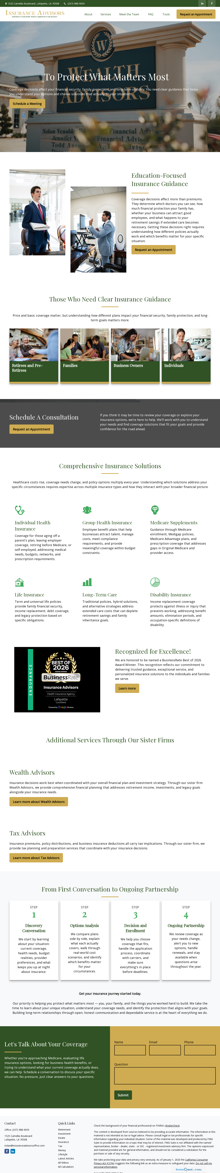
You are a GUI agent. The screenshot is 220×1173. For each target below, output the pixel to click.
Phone (189, 1042)
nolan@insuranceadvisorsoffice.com (24, 1145)
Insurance (63, 1142)
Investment (64, 1133)
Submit (123, 1095)
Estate (61, 1137)
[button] (88, 14)
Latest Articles (66, 1158)
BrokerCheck (172, 1125)
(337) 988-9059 (76, 3)
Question (121, 1064)
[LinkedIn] (202, 3)
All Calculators (66, 1166)
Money (62, 1150)
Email (153, 1042)
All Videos (63, 1162)
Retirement (64, 1129)
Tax (60, 1146)
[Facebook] (212, 3)
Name (118, 1042)
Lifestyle (62, 1154)
